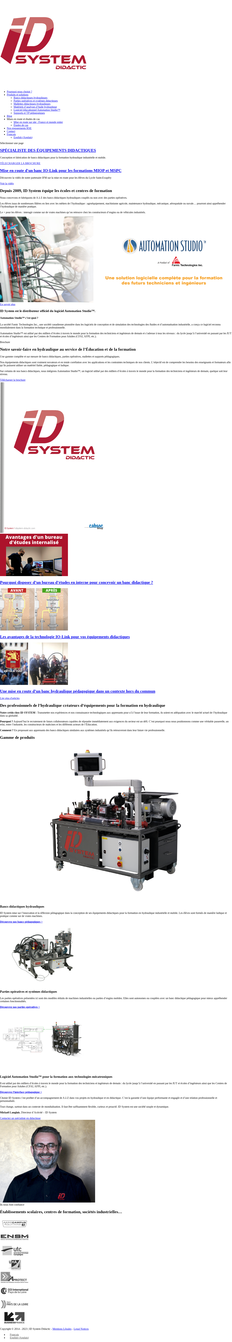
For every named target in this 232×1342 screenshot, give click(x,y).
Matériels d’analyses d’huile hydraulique (35, 106)
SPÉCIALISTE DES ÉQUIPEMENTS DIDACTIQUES (48, 150)
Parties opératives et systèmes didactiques (36, 100)
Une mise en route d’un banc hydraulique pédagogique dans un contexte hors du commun (77, 691)
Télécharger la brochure (12, 379)
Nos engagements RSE (19, 128)
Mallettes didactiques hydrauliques (32, 103)
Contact (11, 131)
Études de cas (21, 125)
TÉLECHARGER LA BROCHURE (20, 163)
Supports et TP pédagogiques (29, 113)
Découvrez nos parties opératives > (20, 1007)
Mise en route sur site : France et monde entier (38, 122)
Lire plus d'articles (10, 698)
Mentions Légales (62, 1328)
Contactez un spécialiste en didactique (20, 1118)
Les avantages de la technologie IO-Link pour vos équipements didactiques (65, 637)
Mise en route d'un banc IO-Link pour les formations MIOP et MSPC (60, 170)
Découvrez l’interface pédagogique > (21, 1092)
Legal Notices (81, 1328)
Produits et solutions (17, 94)
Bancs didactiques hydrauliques (30, 97)
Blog (9, 116)
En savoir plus (7, 304)
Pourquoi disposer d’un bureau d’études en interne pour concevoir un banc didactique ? (76, 582)
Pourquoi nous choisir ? (19, 91)
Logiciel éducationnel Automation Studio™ (37, 109)
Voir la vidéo (7, 183)
